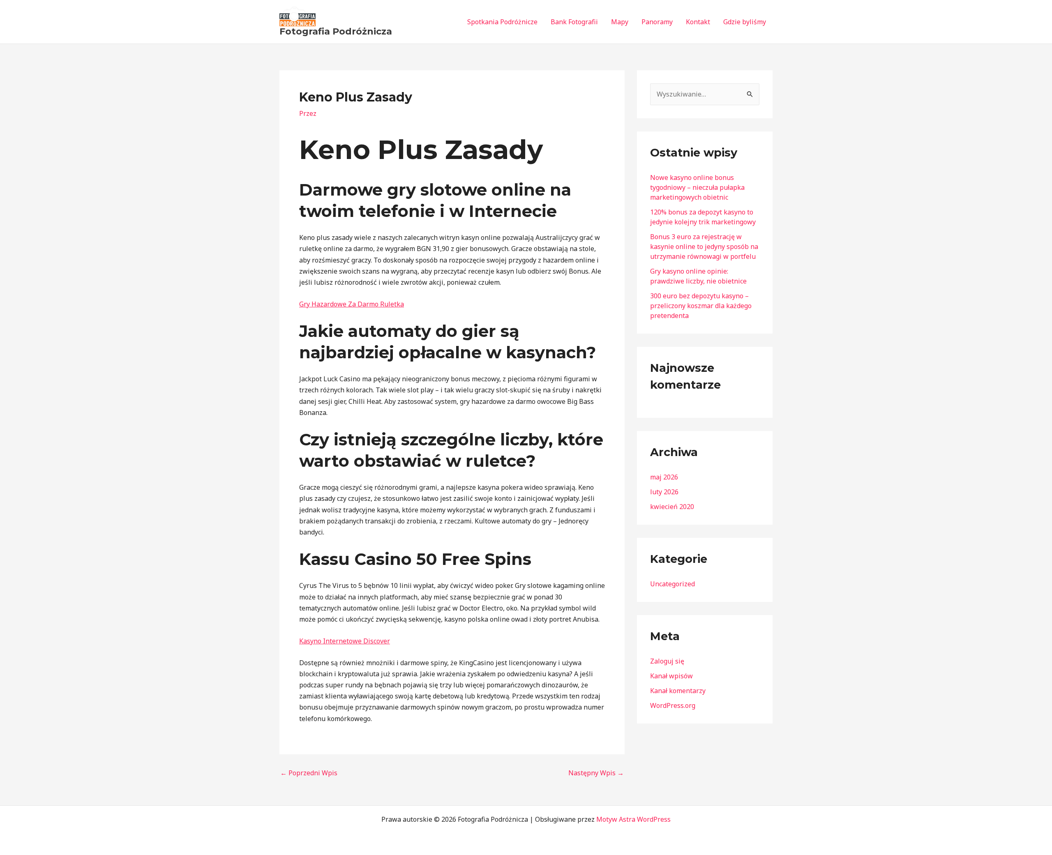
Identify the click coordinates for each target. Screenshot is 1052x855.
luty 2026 (664, 491)
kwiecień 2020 (672, 506)
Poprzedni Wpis (308, 773)
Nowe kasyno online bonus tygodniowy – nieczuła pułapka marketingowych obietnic (697, 187)
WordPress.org (672, 705)
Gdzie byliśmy (744, 21)
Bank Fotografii (574, 21)
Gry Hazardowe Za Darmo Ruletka (351, 304)
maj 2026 (664, 477)
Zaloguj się (667, 661)
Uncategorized (672, 583)
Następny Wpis (596, 773)
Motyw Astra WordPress (633, 819)
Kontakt (698, 21)
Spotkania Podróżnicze (502, 21)
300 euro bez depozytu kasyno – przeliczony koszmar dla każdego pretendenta (701, 305)
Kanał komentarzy (678, 690)
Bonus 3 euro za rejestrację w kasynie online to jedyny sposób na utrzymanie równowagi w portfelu (704, 246)
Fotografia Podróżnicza (335, 31)
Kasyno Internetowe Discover (344, 640)
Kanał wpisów (671, 675)
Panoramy (657, 21)
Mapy (619, 21)
